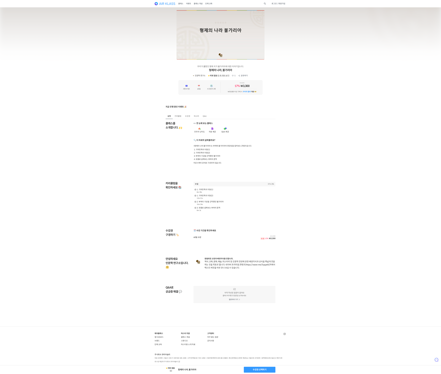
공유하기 (244, 75)
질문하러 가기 (233, 299)
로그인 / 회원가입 (278, 3)
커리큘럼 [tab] (178, 116)
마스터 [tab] (196, 116)
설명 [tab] (169, 116)
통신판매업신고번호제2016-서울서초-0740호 (244, 358)
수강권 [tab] (187, 116)
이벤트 (188, 3)
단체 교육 (208, 3)
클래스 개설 (198, 3)
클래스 (180, 3)
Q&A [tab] (204, 116)
